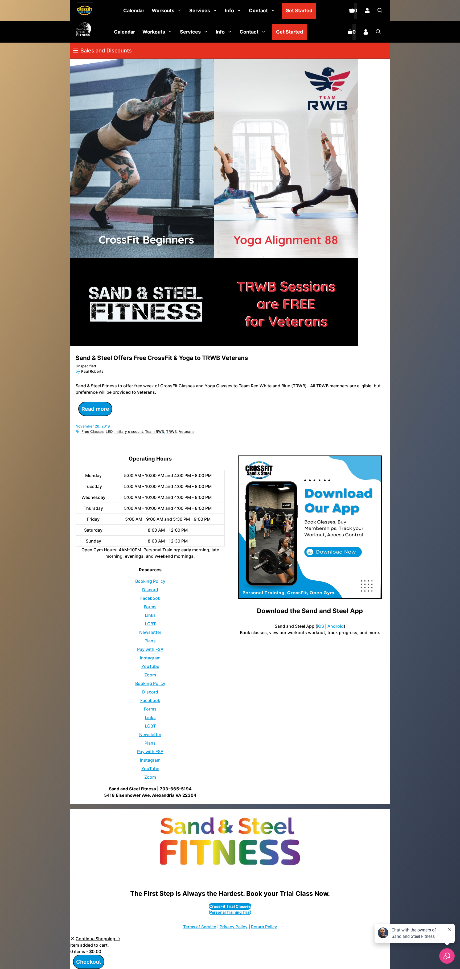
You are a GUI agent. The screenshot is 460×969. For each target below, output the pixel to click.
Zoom (150, 675)
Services (199, 10)
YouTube (150, 666)
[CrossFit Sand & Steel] (83, 10)
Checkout (88, 962)
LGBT (150, 623)
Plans (150, 640)
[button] (380, 11)
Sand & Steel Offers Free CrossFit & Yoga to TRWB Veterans (162, 357)
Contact (258, 10)
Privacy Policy (234, 926)
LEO (109, 431)
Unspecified (86, 366)
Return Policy (264, 926)
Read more (95, 409)
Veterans (186, 431)
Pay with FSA (150, 649)
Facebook (150, 598)
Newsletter (150, 632)
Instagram (150, 657)
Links (150, 615)
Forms (150, 606)
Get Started (298, 10)
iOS (320, 626)
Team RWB (154, 431)
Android (335, 626)
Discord (150, 589)
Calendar (133, 10)
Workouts (163, 10)
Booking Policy (150, 581)
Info (229, 10)
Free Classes (92, 431)
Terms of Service (199, 926)
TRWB (171, 431)
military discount (128, 431)
